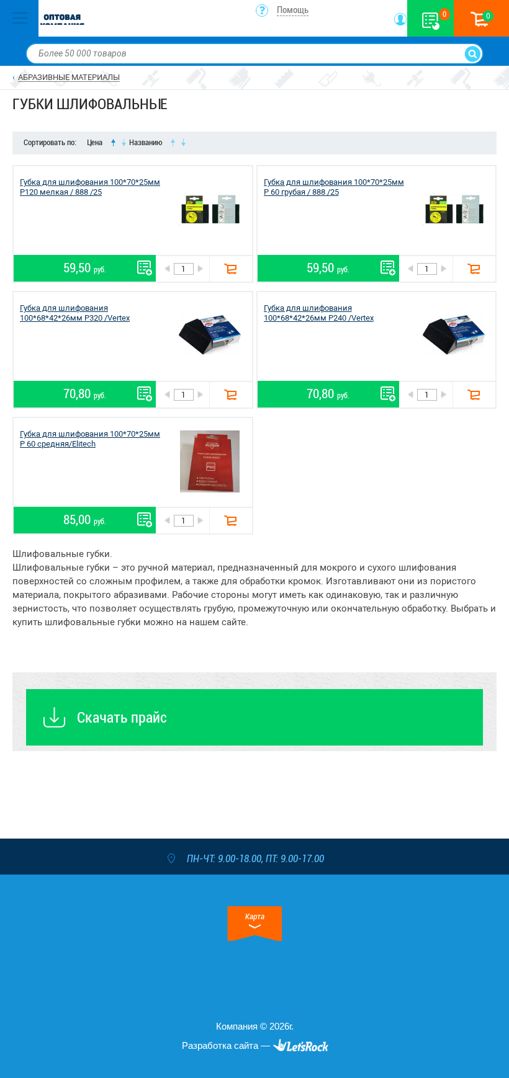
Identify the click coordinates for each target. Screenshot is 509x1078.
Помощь (293, 10)
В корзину (230, 269)
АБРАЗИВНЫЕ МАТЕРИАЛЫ (69, 77)
